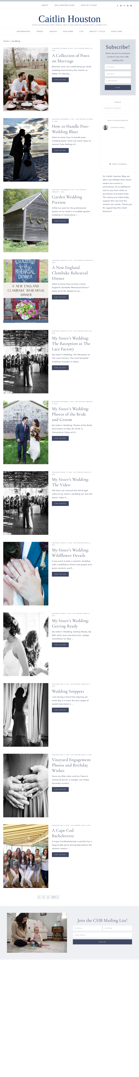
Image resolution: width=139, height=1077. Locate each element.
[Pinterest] (124, 3)
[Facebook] (118, 3)
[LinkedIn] (131, 3)
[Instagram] (128, 3)
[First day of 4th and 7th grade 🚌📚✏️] (125, 137)
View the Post (60, 80)
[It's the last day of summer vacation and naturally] (125, 146)
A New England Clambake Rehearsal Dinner (70, 273)
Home (6, 41)
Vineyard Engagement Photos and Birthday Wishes (71, 765)
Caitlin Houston (69, 18)
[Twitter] (121, 3)
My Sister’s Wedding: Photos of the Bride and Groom (70, 414)
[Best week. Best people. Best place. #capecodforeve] (110, 146)
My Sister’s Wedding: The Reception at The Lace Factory (71, 343)
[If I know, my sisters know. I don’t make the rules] (110, 137)
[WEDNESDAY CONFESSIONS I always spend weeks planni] (125, 155)
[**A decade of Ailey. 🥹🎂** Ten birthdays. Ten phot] (110, 155)
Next (55, 897)
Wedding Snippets (68, 691)
